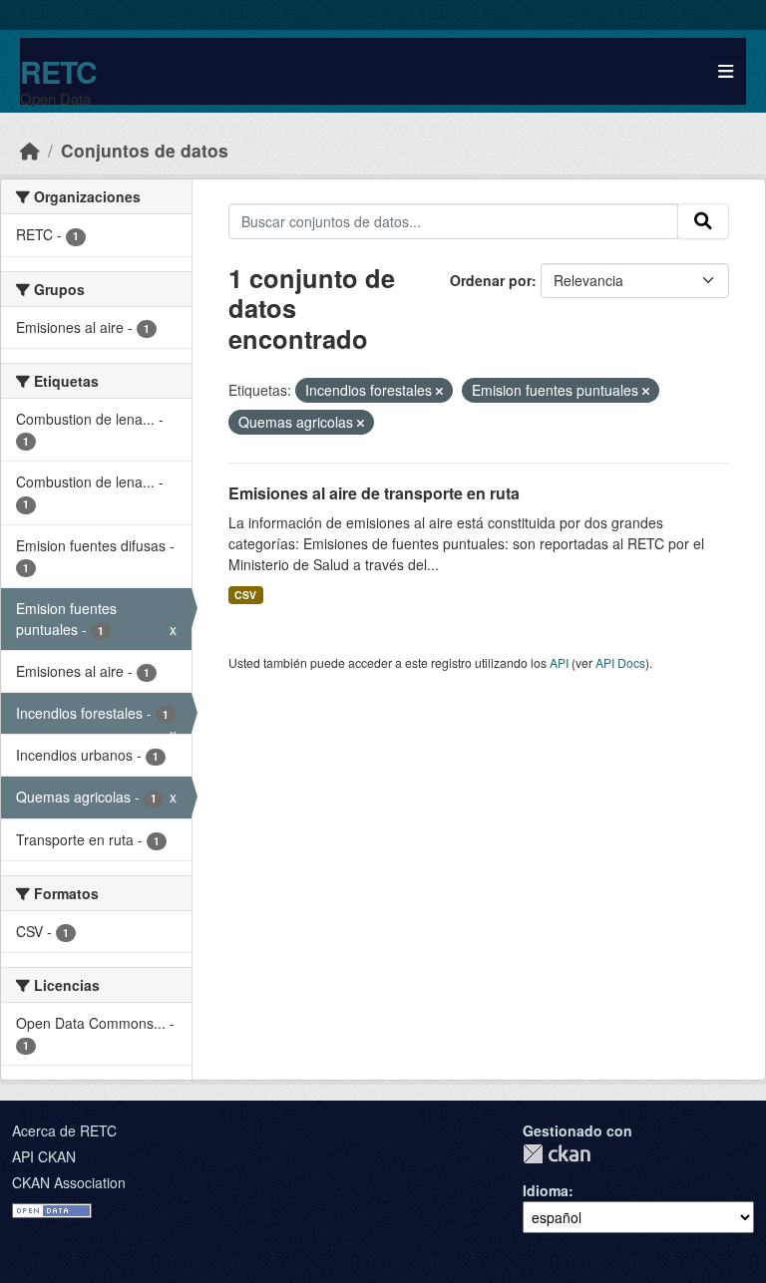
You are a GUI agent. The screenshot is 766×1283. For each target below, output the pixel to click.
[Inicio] (30, 150)
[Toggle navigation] (725, 71)
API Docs (620, 662)
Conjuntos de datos (144, 150)
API (559, 662)
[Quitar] (439, 391)
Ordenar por (491, 280)
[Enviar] (703, 221)
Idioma (546, 1190)
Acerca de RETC (64, 1130)
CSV (245, 594)
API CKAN (44, 1156)
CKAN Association (69, 1182)
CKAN (556, 1153)
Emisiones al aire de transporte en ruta (374, 492)
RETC (58, 71)
